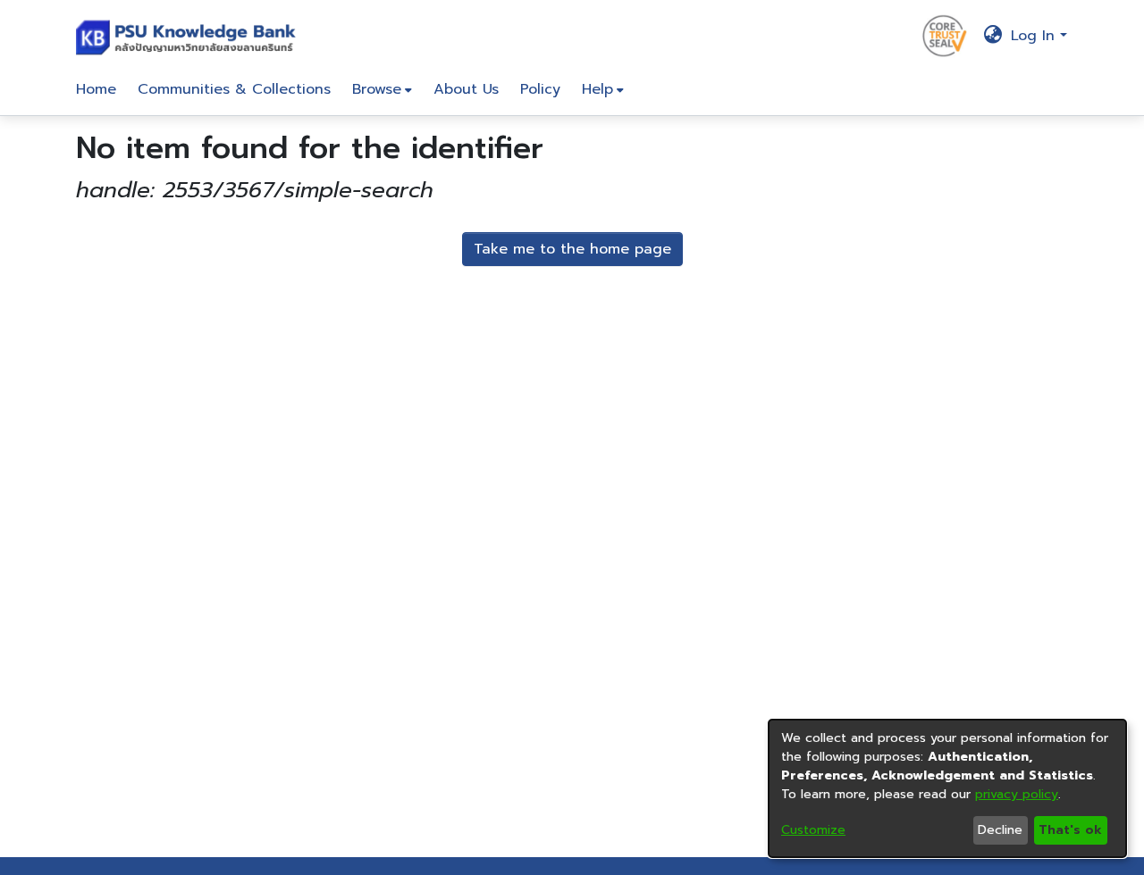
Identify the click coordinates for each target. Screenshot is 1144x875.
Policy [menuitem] (540, 89)
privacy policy (1016, 794)
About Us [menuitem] (466, 89)
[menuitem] (382, 89)
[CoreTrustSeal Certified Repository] (944, 35)
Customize (813, 830)
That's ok (1070, 830)
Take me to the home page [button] (572, 249)
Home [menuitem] (96, 89)
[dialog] (947, 788)
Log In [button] (1035, 35)
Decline (1000, 830)
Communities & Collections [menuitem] (234, 89)
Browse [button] (376, 89)
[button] (190, 35)
